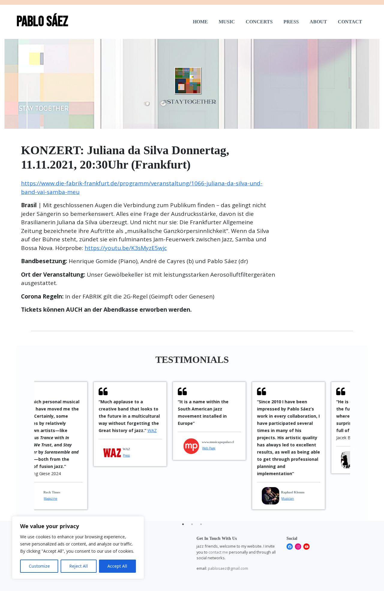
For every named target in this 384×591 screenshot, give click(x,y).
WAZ (95, 430)
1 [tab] (183, 524)
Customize (39, 566)
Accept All (117, 566)
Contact (350, 21)
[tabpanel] (73, 424)
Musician (231, 498)
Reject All (78, 566)
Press (291, 21)
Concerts (259, 21)
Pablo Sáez (42, 21)
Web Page (152, 448)
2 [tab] (192, 524)
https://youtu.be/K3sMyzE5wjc (126, 248)
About (318, 21)
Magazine (311, 462)
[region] (78, 547)
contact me (218, 552)
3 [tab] (201, 524)
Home (200, 21)
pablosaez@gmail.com (228, 568)
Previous (30, 449)
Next (355, 449)
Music (227, 21)
